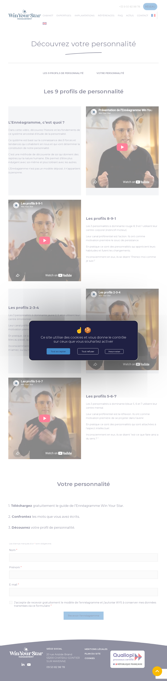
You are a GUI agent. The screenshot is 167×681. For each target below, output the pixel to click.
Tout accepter (58, 351)
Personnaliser (114, 351)
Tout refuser (88, 351)
